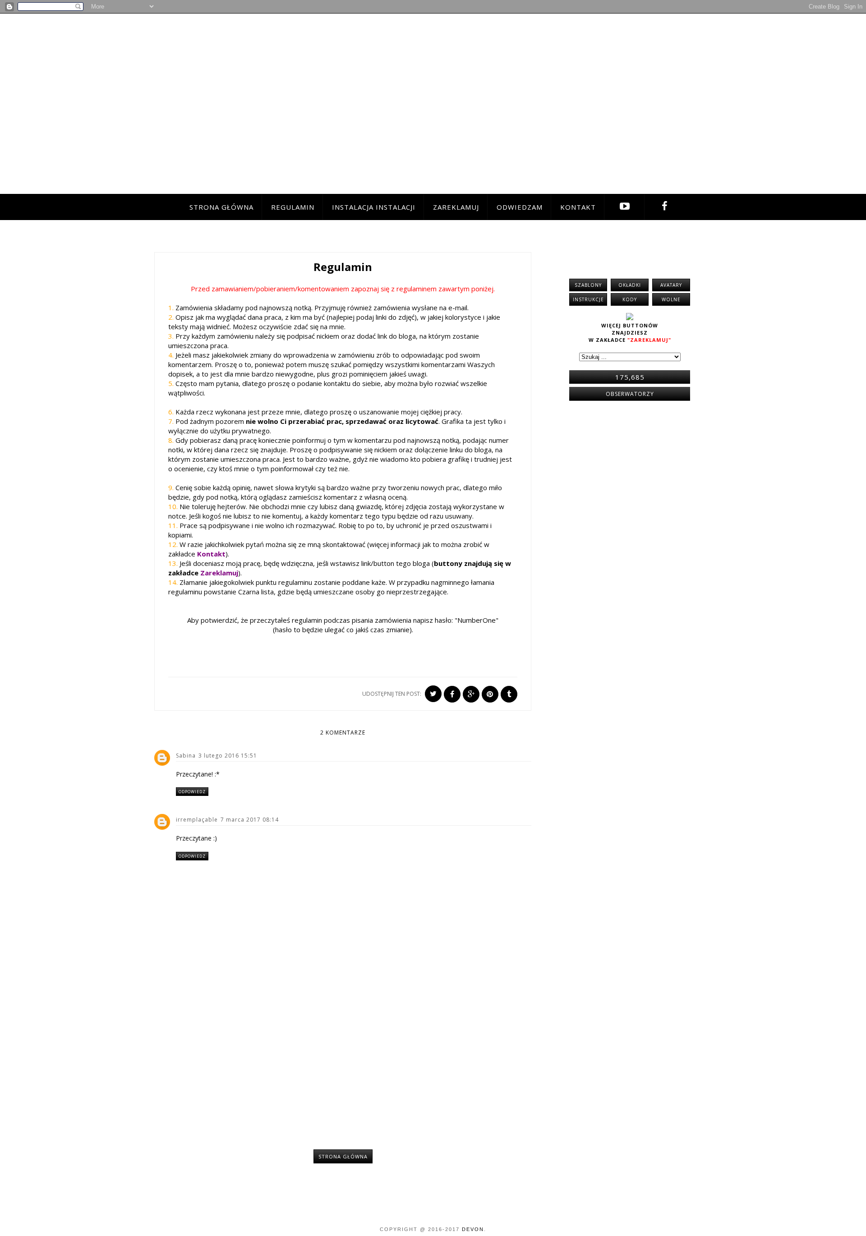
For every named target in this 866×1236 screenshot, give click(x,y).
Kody (629, 299)
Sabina (186, 755)
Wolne (671, 299)
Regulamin (292, 206)
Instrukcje (588, 299)
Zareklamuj (456, 206)
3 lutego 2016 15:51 (227, 755)
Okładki (629, 285)
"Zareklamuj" (649, 339)
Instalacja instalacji (373, 206)
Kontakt (578, 206)
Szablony (588, 285)
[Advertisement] (342, 1064)
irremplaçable (197, 819)
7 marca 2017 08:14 (250, 819)
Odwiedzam (520, 206)
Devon (473, 1229)
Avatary (671, 285)
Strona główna (221, 206)
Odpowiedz (192, 792)
